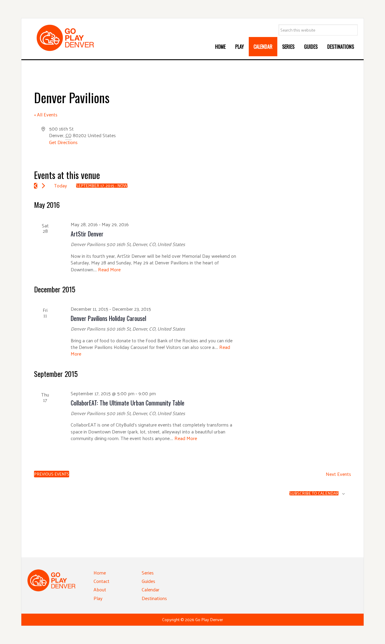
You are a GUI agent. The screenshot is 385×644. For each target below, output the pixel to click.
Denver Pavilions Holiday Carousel (108, 318)
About (100, 589)
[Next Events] (43, 186)
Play (98, 598)
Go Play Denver (72, 37)
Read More (109, 269)
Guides (148, 581)
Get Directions (63, 142)
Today (60, 185)
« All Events (45, 114)
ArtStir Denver (87, 233)
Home (100, 572)
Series (148, 572)
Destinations (154, 598)
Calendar (150, 589)
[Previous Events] (35, 186)
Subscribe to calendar (314, 493)
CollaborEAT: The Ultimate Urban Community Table (127, 402)
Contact (101, 581)
